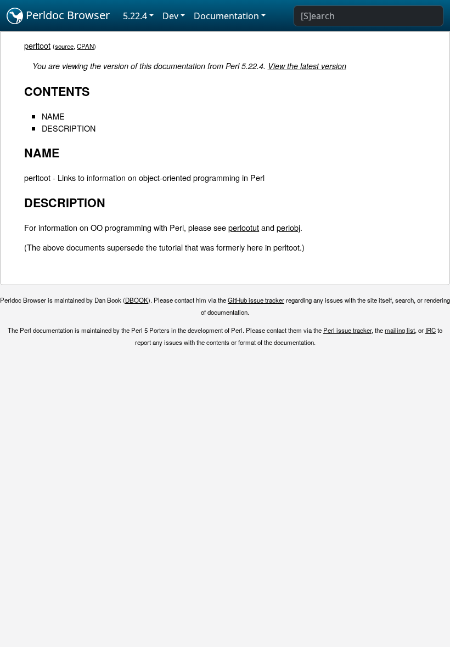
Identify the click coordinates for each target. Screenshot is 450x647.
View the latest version (307, 65)
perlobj (288, 227)
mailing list (400, 330)
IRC (430, 330)
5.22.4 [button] (135, 16)
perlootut (243, 227)
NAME (53, 116)
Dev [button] (170, 16)
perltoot (37, 45)
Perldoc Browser (66, 15)
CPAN (85, 46)
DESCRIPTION (68, 128)
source (64, 46)
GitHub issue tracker (256, 300)
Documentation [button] (226, 16)
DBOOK (136, 300)
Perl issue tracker (347, 330)
